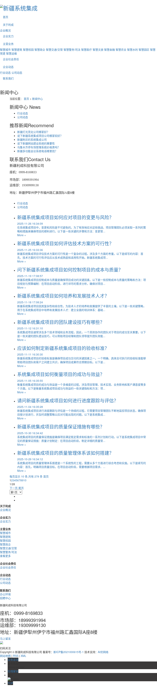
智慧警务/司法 (72, 49)
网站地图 (5, 656)
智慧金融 (109, 49)
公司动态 (16, 72)
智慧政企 (39, 49)
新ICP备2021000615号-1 (68, 652)
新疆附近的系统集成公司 (32, 139)
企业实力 (8, 36)
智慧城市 (5, 49)
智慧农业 (121, 49)
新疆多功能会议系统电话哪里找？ (37, 151)
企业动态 (8, 67)
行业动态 (5, 72)
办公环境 (5, 594)
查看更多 (5, 556)
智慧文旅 (98, 49)
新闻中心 (37, 99)
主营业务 (8, 44)
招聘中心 (5, 598)
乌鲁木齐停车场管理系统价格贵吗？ (38, 147)
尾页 (21, 488)
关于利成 (8, 24)
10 (24, 480)
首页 (5, 17)
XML (23, 656)
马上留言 (5, 638)
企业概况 (5, 30)
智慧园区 (144, 49)
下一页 (14, 488)
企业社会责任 (11, 59)
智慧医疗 (86, 49)
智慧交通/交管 (54, 49)
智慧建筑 (16, 49)
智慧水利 (132, 49)
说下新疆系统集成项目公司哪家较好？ (40, 136)
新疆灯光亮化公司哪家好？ (33, 132)
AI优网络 (103, 652)
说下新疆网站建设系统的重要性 (36, 143)
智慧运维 (11, 53)
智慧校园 (28, 49)
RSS (15, 656)
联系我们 (8, 78)
